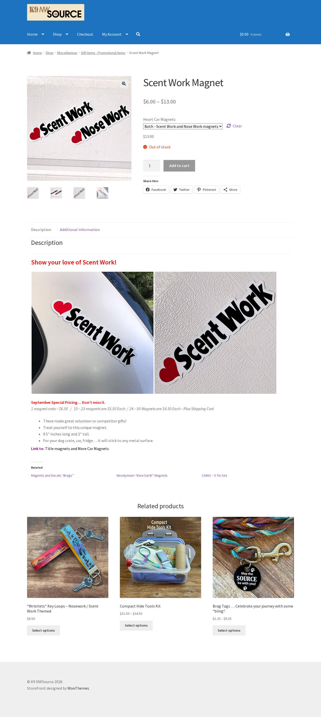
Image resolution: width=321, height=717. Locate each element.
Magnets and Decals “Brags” (52, 475)
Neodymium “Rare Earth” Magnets (142, 475)
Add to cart (179, 165)
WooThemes (78, 688)
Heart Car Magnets (159, 119)
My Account (112, 34)
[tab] (41, 230)
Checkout (85, 34)
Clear (237, 125)
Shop (57, 34)
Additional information (80, 229)
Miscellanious (67, 52)
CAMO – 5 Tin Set (214, 475)
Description (41, 229)
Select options (43, 630)
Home (32, 34)
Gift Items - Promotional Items (103, 52)
